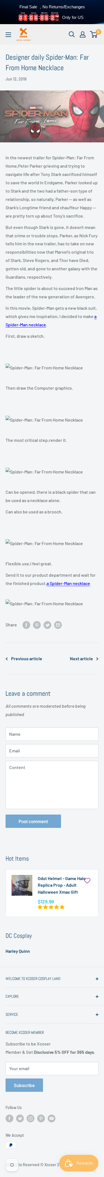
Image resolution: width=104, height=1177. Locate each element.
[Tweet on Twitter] (47, 624)
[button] (51, 906)
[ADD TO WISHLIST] (87, 880)
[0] (93, 34)
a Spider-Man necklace (68, 583)
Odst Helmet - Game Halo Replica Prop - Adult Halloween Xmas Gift (62, 885)
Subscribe (24, 1085)
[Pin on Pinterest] (37, 624)
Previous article (26, 658)
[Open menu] (8, 34)
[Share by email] (58, 624)
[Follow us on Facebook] (9, 1118)
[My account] (82, 34)
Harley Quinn (18, 951)
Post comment (33, 821)
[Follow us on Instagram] (30, 1118)
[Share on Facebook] (26, 624)
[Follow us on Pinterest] (41, 1118)
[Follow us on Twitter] (20, 1118)
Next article (81, 658)
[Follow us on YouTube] (51, 1118)
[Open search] (72, 34)
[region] (52, 12)
